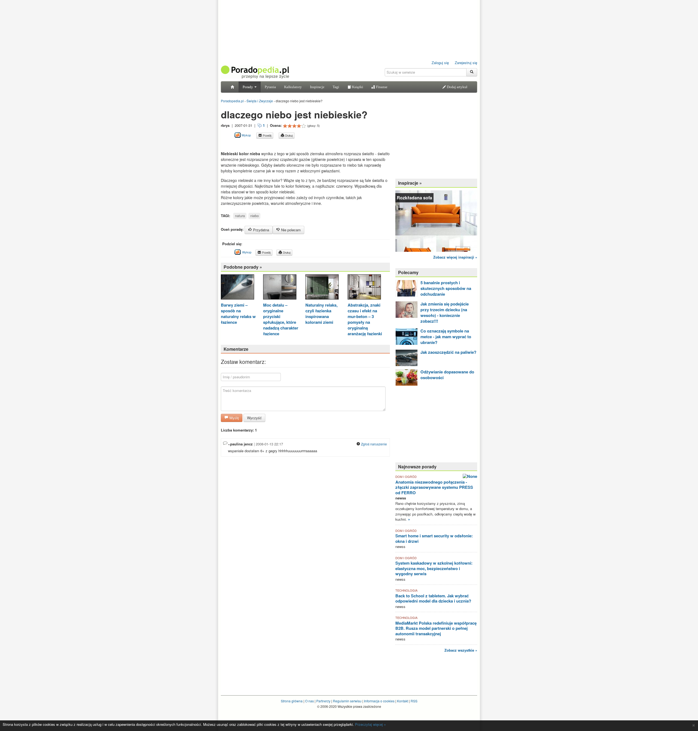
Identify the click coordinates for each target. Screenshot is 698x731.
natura (240, 215)
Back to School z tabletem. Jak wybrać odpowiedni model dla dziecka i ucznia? (433, 598)
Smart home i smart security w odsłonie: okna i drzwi (434, 538)
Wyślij (233, 417)
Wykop (246, 135)
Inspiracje (317, 87)
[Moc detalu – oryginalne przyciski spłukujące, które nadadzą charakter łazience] (279, 287)
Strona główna (292, 701)
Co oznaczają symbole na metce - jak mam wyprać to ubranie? (445, 336)
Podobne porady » (243, 267)
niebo (254, 215)
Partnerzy (323, 701)
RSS (414, 701)
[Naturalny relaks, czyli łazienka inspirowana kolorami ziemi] (322, 287)
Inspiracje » (410, 183)
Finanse (381, 87)
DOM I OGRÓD (406, 476)
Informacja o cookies (379, 701)
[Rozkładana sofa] (436, 220)
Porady (248, 87)
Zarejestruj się (466, 62)
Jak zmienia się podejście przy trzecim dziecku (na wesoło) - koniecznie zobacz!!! (444, 312)
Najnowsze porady (417, 466)
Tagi (336, 87)
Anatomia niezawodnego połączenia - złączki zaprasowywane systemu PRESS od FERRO (434, 487)
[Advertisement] (284, 145)
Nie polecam (290, 229)
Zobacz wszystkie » (460, 650)
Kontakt (402, 701)
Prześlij (266, 135)
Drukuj (288, 135)
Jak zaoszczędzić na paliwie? (448, 352)
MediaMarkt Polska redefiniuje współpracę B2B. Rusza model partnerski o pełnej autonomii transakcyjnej (436, 628)
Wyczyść (254, 417)
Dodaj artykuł (456, 87)
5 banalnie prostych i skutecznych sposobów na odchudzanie (445, 288)
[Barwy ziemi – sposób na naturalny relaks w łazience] (237, 287)
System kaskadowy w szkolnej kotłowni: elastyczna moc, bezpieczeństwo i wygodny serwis (434, 568)
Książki (357, 87)
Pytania (270, 87)
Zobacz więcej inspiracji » (455, 257)
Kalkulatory (293, 87)
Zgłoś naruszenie (373, 444)
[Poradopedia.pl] (255, 71)
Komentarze (236, 349)
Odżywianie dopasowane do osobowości (447, 375)
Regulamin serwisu (347, 701)
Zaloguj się (440, 62)
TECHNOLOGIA (406, 590)
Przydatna (260, 229)
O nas (309, 701)
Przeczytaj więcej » (370, 724)
